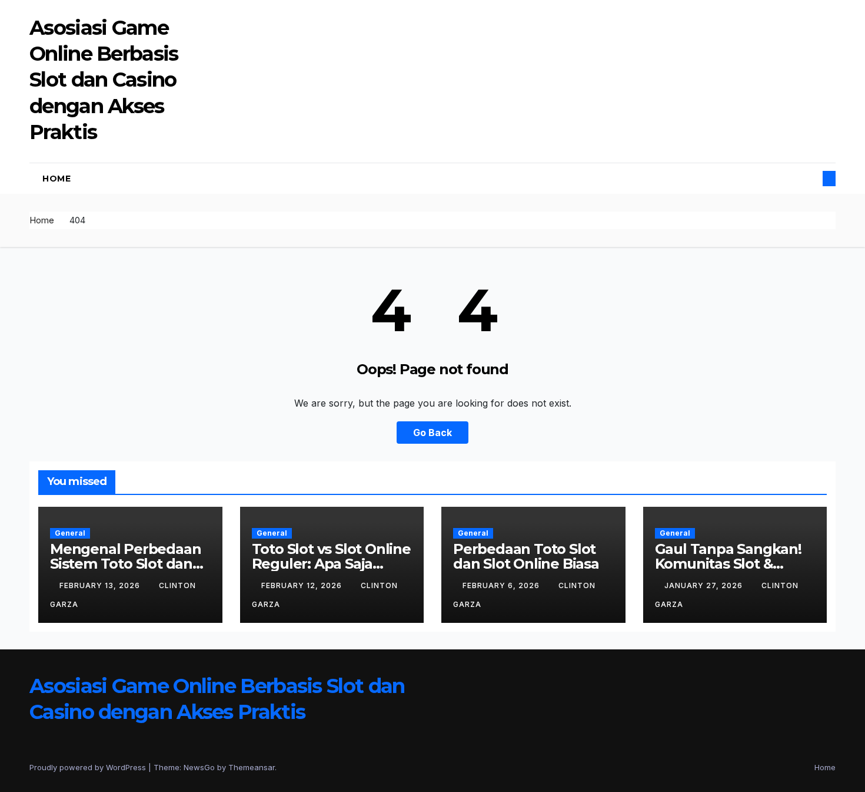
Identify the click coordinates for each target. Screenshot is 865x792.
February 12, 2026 (302, 585)
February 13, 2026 (100, 585)
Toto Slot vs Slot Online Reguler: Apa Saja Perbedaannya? (331, 563)
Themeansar (251, 767)
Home (56, 178)
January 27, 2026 (704, 585)
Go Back (432, 432)
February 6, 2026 (502, 585)
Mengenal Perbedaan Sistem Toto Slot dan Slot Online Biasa (125, 563)
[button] (809, 178)
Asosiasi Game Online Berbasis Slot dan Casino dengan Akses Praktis (103, 79)
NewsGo (199, 767)
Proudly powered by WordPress (88, 767)
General (70, 533)
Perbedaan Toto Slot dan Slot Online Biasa (526, 556)
